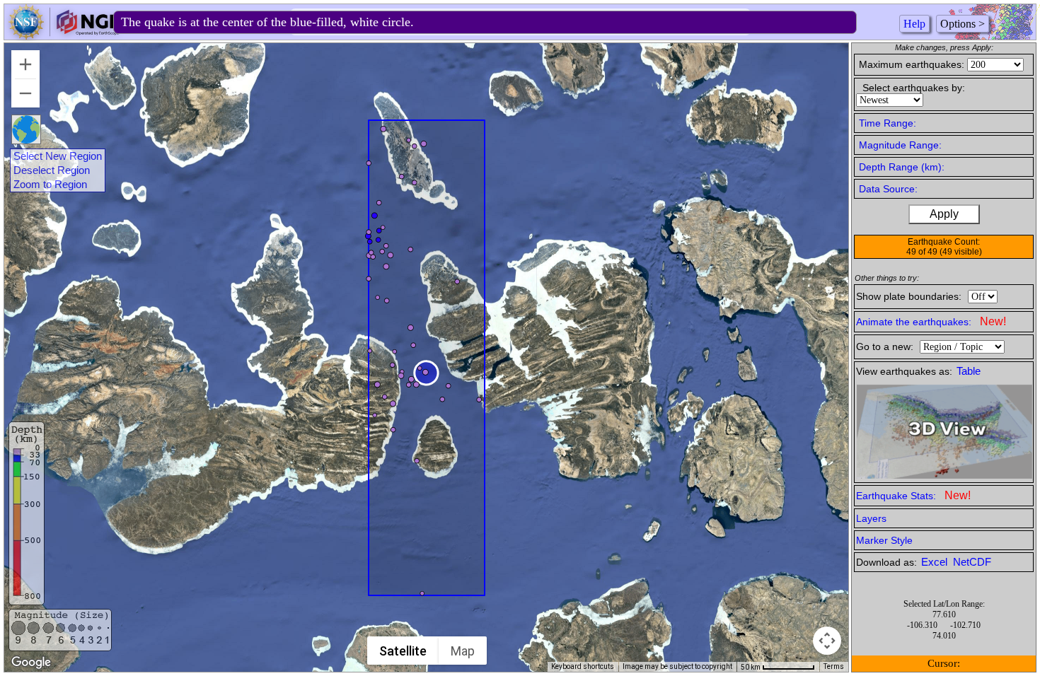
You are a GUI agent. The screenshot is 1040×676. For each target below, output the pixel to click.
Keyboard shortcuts (582, 666)
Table (969, 371)
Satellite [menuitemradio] (403, 650)
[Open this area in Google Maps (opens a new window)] (31, 662)
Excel (935, 562)
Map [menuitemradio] (463, 650)
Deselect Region (51, 170)
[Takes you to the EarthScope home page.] (63, 36)
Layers (871, 518)
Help (914, 24)
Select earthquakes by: (913, 87)
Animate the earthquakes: (931, 321)
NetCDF (972, 562)
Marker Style (884, 540)
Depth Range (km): (901, 167)
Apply (944, 214)
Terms (834, 666)
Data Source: (888, 188)
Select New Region (57, 156)
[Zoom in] (25, 64)
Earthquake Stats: (913, 495)
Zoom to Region (50, 184)
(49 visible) (961, 252)
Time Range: (887, 123)
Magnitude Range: (900, 145)
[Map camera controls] (827, 641)
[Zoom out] (25, 93)
